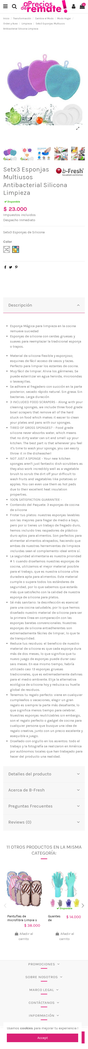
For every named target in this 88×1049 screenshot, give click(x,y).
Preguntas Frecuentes (30, 806)
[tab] (44, 305)
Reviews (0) (19, 822)
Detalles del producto (29, 773)
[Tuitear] (10, 267)
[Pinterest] (16, 267)
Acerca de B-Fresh (26, 790)
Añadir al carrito (26, 936)
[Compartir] (5, 267)
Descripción (20, 305)
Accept (42, 1038)
